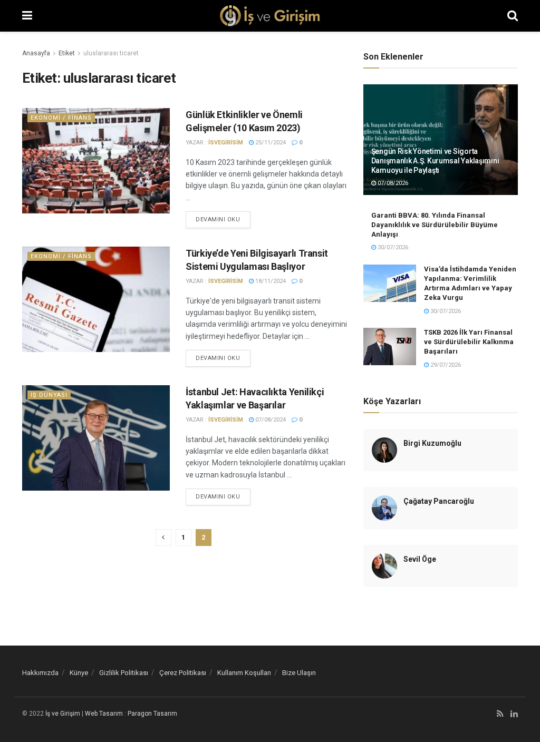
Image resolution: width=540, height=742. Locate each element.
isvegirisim (225, 142)
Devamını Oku (218, 219)
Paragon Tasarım (152, 713)
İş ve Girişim (62, 713)
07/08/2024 (270, 419)
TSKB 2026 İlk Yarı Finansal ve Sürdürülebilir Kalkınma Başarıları (469, 341)
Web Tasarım (104, 713)
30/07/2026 (392, 247)
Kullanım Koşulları (244, 673)
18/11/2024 (270, 281)
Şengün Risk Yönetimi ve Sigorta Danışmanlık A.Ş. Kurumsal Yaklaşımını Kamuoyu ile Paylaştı (435, 160)
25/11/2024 (270, 142)
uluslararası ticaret (111, 53)
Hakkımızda (40, 673)
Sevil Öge (419, 559)
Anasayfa (36, 53)
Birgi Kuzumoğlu (432, 443)
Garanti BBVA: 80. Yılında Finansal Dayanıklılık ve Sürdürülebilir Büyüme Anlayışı (434, 224)
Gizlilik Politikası (123, 673)
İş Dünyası (49, 395)
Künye (79, 673)
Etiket (67, 53)
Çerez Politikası (182, 673)
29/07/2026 (445, 365)
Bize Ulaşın (299, 673)
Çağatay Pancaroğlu (438, 501)
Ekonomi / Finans (61, 117)
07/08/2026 (392, 183)
